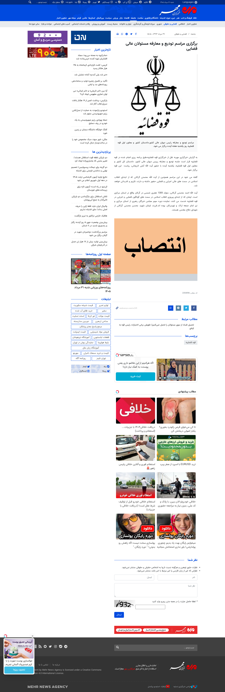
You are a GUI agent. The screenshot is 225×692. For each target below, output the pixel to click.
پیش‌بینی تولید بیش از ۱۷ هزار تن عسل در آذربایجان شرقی (89, 243)
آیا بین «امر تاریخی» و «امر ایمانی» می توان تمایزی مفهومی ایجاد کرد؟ (90, 92)
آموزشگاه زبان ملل (91, 348)
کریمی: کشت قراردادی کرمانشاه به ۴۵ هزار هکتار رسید (90, 66)
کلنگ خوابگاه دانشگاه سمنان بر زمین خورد (91, 131)
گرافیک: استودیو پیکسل (157, 686)
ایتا (76, 2)
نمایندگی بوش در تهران (83, 342)
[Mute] (165, 378)
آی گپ (125, 2)
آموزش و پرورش (98, 24)
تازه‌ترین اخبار (102, 50)
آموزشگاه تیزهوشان (80, 337)
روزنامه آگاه (81, 358)
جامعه (133, 18)
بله (116, 2)
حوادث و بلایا (46, 24)
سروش (136, 2)
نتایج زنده (69, 2)
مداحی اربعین (101, 321)
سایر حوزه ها (34, 24)
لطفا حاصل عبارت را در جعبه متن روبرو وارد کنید (174, 601)
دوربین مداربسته (81, 321)
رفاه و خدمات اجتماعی (81, 24)
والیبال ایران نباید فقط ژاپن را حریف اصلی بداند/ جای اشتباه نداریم (91, 208)
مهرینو (75, 353)
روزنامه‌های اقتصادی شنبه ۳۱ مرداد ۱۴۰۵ (91, 289)
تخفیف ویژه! (19, 670)
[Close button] (32, 636)
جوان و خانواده (125, 24)
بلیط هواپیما (103, 342)
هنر (177, 18)
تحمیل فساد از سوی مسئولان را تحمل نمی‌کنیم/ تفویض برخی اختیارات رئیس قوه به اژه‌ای (156, 326)
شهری (159, 24)
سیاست (108, 18)
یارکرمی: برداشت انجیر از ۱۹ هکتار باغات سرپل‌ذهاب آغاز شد (89, 102)
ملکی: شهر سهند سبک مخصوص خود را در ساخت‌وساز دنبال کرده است (89, 141)
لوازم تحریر (103, 305)
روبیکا (85, 2)
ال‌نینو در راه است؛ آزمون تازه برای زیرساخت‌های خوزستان (92, 188)
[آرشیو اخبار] (35, 646)
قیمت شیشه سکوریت (83, 305)
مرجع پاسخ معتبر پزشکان (91, 326)
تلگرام (146, 2)
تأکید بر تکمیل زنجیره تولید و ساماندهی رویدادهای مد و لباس (89, 82)
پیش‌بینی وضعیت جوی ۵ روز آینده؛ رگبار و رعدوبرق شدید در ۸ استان (89, 224)
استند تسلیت (78, 316)
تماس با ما (43, 665)
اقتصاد (126, 18)
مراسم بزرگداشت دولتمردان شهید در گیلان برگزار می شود (90, 233)
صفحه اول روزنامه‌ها (98, 254)
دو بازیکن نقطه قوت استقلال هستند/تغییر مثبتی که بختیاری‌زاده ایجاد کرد (90, 159)
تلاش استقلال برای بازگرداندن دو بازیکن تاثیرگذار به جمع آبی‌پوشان (89, 198)
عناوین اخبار (192, 24)
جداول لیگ (56, 2)
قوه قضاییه (191, 342)
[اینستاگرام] (55, 646)
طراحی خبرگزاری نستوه (182, 686)
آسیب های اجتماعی (62, 24)
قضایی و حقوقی (170, 24)
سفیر (104, 311)
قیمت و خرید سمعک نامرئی (96, 353)
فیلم (79, 18)
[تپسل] (117, 355)
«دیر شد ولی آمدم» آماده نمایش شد (90, 75)
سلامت (140, 18)
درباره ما (56, 665)
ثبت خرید (135, 376)
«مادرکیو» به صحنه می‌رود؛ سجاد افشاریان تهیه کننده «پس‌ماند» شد (91, 57)
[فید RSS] (40, 646)
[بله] (60, 646)
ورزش (115, 18)
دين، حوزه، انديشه (167, 18)
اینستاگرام (106, 2)
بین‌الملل (100, 18)
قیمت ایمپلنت (79, 332)
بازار (121, 18)
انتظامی (182, 24)
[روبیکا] (45, 646)
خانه (195, 18)
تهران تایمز (101, 358)
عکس (84, 18)
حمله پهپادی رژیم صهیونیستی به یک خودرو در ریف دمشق (91, 121)
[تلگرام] (65, 646)
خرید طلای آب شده (83, 311)
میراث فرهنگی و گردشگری (144, 24)
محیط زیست (112, 24)
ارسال (119, 615)
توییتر (95, 2)
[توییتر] (50, 646)
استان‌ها (91, 18)
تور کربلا (91, 316)
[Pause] (160, 378)
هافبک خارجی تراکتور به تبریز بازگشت (90, 216)
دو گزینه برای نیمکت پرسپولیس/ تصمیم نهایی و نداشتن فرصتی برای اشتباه (89, 169)
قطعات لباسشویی (101, 337)
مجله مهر (72, 18)
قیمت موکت (104, 316)
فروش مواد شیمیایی (99, 332)
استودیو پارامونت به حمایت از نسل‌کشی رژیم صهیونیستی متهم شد (89, 112)
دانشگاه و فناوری (151, 18)
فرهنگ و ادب (186, 18)
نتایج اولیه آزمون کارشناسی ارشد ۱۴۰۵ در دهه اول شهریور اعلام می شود (90, 178)
